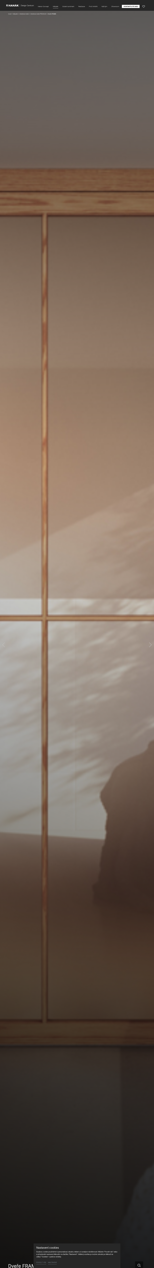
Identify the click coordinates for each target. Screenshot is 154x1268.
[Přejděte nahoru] (149, 1263)
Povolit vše (41, 1262)
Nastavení (52, 1262)
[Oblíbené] (143, 6)
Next (150, 644)
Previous (3, 644)
